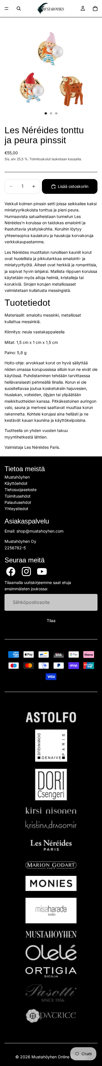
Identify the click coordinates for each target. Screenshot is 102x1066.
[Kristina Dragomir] (51, 824)
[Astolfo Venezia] (51, 717)
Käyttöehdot (16, 483)
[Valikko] (6, 8)
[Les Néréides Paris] (51, 845)
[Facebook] (10, 571)
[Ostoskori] (95, 8)
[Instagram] (26, 571)
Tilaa (51, 620)
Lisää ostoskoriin (73, 186)
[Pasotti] (51, 993)
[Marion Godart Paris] (51, 865)
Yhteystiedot (16, 508)
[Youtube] (42, 571)
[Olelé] (51, 953)
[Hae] (18, 8)
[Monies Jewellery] (51, 883)
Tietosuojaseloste (21, 489)
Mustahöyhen (17, 476)
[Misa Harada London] (51, 910)
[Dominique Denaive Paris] (51, 746)
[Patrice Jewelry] (51, 1016)
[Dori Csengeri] (51, 784)
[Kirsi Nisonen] (51, 810)
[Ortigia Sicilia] (51, 972)
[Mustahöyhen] (51, 934)
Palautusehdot (18, 502)
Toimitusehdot (18, 496)
